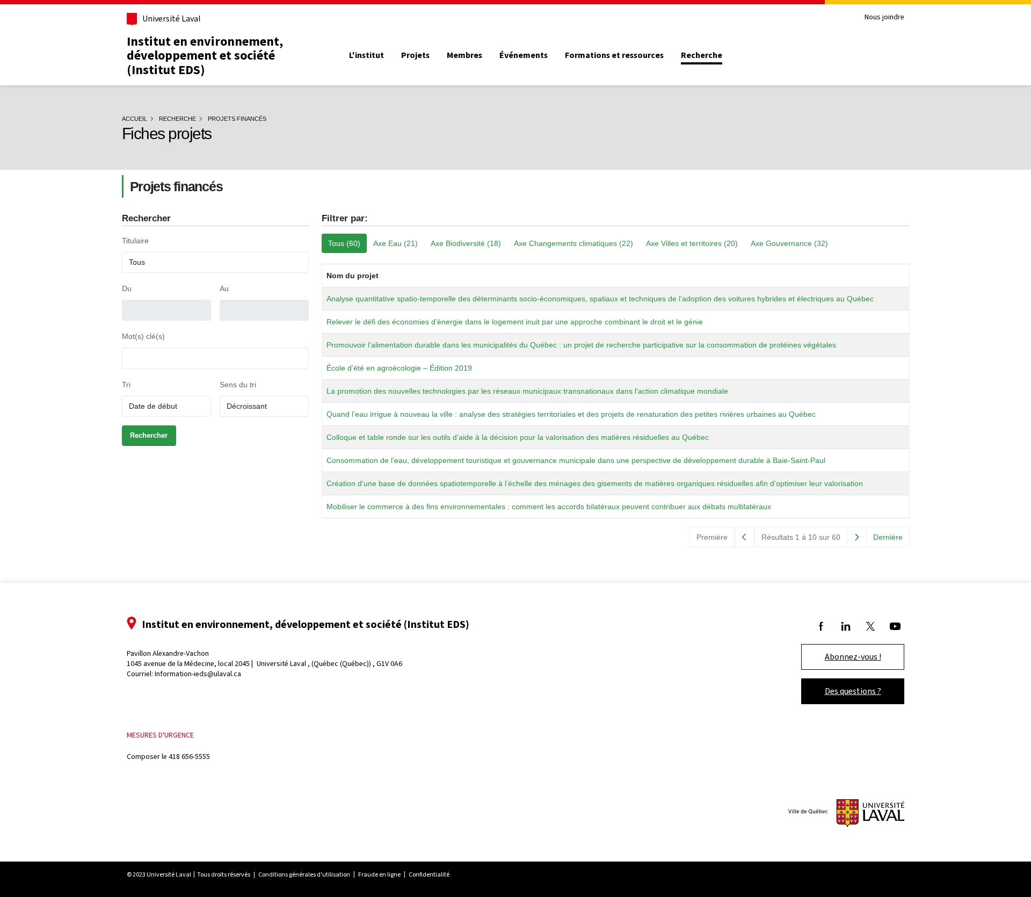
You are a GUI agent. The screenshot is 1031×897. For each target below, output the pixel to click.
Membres (464, 55)
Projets (415, 55)
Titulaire (135, 240)
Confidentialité (429, 874)
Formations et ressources (614, 55)
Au (224, 288)
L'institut (366, 55)
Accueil (134, 118)
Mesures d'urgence (160, 735)
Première (712, 537)
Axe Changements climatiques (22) (573, 243)
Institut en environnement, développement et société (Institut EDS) (205, 55)
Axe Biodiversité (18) (466, 243)
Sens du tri (238, 384)
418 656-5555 (189, 756)
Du (127, 288)
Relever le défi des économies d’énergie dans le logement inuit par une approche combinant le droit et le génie (514, 321)
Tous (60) (344, 243)
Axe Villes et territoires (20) (692, 243)
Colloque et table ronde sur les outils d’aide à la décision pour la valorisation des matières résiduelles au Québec (517, 437)
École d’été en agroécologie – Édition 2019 (399, 368)
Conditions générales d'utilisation (304, 874)
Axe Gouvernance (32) (789, 243)
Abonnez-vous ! (853, 656)
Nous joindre (884, 17)
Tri (126, 384)
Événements (523, 55)
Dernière (888, 537)
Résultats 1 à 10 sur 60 (800, 537)
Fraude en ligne (379, 874)
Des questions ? (853, 691)
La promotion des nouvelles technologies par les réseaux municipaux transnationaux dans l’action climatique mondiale (527, 391)
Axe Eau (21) (395, 243)
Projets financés (237, 118)
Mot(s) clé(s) (143, 336)
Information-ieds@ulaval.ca (198, 674)
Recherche (701, 55)
